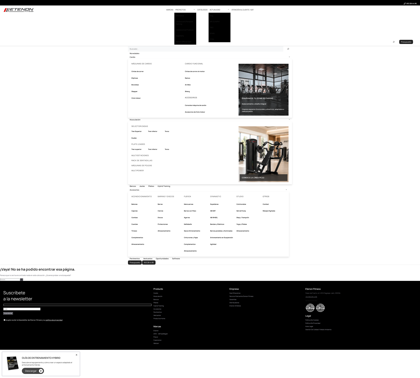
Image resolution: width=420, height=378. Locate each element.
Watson (156, 343)
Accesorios (134, 190)
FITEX (212, 39)
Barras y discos (166, 196)
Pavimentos (135, 258)
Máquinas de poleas (141, 165)
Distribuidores (234, 303)
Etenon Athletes (235, 306)
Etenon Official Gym (183, 41)
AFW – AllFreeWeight (160, 334)
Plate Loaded (138, 144)
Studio (240, 196)
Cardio (132, 57)
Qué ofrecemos (234, 293)
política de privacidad (54, 320)
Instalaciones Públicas (184, 30)
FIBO (211, 27)
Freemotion (157, 340)
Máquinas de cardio (141, 63)
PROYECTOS (180, 10)
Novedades (134, 53)
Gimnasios (179, 15)
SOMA (212, 33)
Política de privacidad (312, 323)
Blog (211, 15)
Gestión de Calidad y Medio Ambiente (318, 329)
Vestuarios (147, 258)
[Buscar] (288, 49)
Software (176, 258)
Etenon (155, 331)
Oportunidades (162, 258)
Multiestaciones (140, 155)
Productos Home (159, 318)
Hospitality (179, 36)
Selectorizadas (139, 126)
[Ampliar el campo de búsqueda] (394, 42)
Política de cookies (312, 320)
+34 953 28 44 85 (311, 297)
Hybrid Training (164, 186)
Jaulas (142, 186)
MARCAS (169, 10)
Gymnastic (215, 196)
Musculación (135, 119)
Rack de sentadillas (141, 160)
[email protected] (311, 300)
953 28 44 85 (411, 3)
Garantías (232, 299)
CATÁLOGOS (202, 10)
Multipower (137, 170)
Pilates (151, 186)
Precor (155, 337)
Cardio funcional (194, 63)
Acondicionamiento (141, 196)
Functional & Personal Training (184, 22)
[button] (194, 10)
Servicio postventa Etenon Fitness (241, 296)
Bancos (133, 186)
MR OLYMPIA (215, 21)
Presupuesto (406, 42)
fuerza (187, 196)
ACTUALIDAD (215, 10)
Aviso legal (309, 326)
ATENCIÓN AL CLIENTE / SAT (243, 10)
